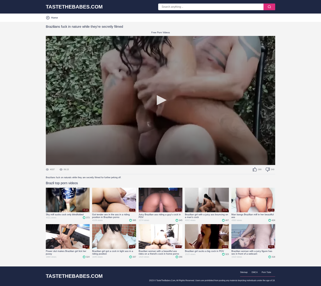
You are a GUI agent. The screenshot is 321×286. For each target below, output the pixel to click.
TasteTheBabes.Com (74, 276)
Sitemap (244, 272)
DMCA (255, 272)
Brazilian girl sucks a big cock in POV (204, 251)
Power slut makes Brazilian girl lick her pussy (66, 252)
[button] (160, 100)
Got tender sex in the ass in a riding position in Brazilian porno (111, 215)
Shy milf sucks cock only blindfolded (65, 214)
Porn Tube (266, 272)
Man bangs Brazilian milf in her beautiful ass (252, 215)
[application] (160, 100)
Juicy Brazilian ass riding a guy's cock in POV (160, 215)
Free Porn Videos (160, 32)
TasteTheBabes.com (74, 6)
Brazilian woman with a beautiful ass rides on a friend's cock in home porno (159, 252)
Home (54, 17)
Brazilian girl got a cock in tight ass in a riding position (112, 252)
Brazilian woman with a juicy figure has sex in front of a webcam (251, 252)
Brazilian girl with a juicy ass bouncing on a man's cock (206, 215)
